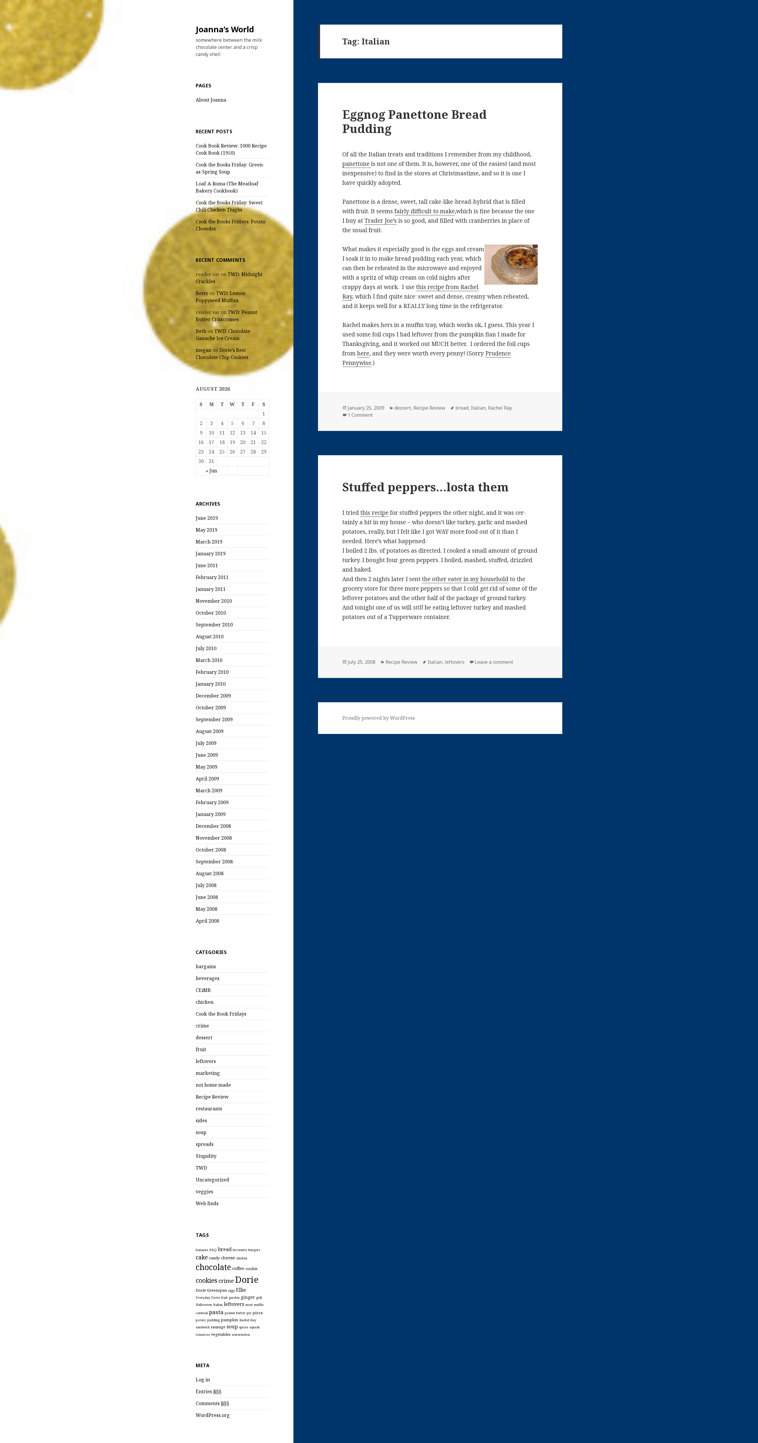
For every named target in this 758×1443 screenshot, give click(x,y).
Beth (201, 331)
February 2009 (212, 802)
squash (254, 1327)
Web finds (207, 1203)
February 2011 (212, 577)
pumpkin (229, 1319)
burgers (254, 1250)
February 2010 (212, 672)
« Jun (211, 470)
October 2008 (211, 849)
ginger (248, 1297)
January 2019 (211, 553)
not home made (213, 1085)
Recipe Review (212, 1097)
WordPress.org (213, 1415)
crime (202, 1025)
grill (259, 1298)
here (363, 353)
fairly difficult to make (424, 211)
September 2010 (214, 624)
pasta (216, 1312)
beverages (207, 978)
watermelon (241, 1335)
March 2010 (209, 660)
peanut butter (235, 1313)
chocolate (213, 1267)
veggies (204, 1191)
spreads (204, 1144)
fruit (201, 1049)
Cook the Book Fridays (221, 1014)
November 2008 (214, 838)
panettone (356, 164)
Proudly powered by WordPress (378, 718)
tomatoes (203, 1335)
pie (249, 1313)
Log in (203, 1379)
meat (249, 1305)
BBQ (213, 1250)
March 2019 (209, 541)
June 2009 (207, 755)
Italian (218, 1305)
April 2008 (207, 921)
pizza (258, 1312)
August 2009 (210, 731)
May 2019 (206, 530)
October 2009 (211, 707)
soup (201, 1132)
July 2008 (206, 885)
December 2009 (213, 695)
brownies (240, 1250)
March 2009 (209, 790)
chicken (204, 1002)
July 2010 (206, 648)
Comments (212, 1403)
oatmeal (202, 1313)
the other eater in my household (465, 579)
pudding (213, 1320)
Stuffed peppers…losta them (425, 487)
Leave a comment (494, 662)
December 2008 (213, 826)
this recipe (374, 513)
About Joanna (211, 100)
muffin (259, 1305)
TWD (201, 1168)
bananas (202, 1250)
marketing (208, 1073)
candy (214, 1258)
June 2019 (207, 518)
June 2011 (207, 565)
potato (201, 1320)
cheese (228, 1258)
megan (203, 350)
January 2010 (211, 684)
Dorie (246, 1279)
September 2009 (214, 719)
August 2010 (210, 636)
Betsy (202, 293)
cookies (206, 1280)
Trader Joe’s (380, 221)
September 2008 (214, 861)
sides (201, 1120)
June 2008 (207, 897)
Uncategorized (212, 1179)
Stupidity (206, 1156)
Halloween (204, 1305)
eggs (231, 1290)
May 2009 (206, 767)
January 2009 (211, 814)
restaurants (209, 1108)
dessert (204, 1037)
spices (243, 1327)
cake (202, 1257)
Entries (208, 1391)
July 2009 (206, 743)
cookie (251, 1268)
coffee (238, 1268)
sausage (218, 1327)
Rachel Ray (247, 1320)
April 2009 (207, 778)
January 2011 (211, 589)
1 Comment (360, 415)
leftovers (206, 1061)
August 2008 (210, 873)
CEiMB (203, 990)
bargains (206, 966)
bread (225, 1249)
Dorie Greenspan (211, 1290)
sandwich (203, 1327)
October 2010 (211, 613)
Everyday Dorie (208, 1298)
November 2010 (214, 601)
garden (234, 1298)
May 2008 (206, 909)
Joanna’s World (225, 29)
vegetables (221, 1334)
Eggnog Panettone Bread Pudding (414, 121)
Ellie (241, 1290)
